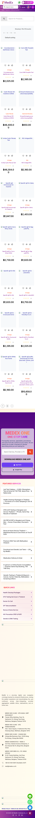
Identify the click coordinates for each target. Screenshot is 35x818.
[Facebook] (13, 814)
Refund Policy (23, 808)
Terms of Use (14, 808)
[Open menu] (1, 7)
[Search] (30, 452)
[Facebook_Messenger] (30, 807)
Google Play (18, 469)
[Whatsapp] (30, 801)
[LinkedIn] (22, 814)
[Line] (30, 796)
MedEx (3, 10)
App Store (18, 465)
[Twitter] (16, 814)
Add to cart (8, 67)
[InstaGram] (19, 814)
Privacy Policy (6, 808)
